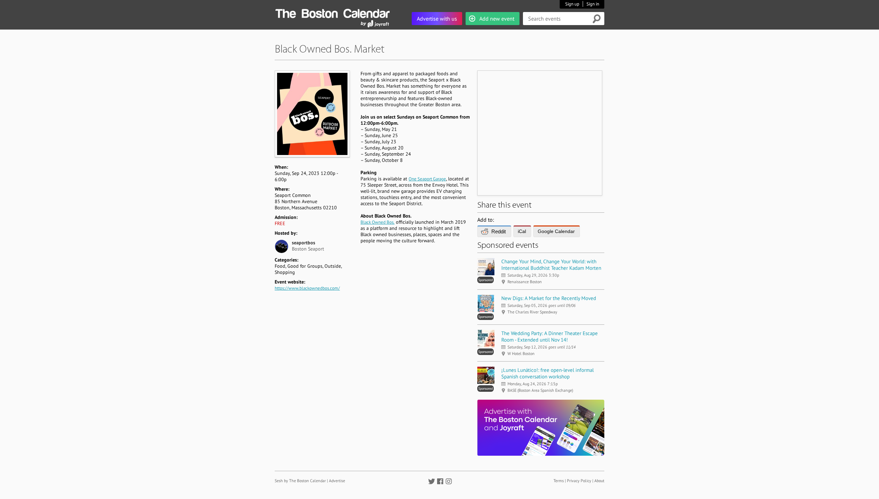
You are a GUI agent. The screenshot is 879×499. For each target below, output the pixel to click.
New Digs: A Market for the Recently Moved (548, 298)
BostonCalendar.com (332, 12)
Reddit (498, 231)
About (599, 480)
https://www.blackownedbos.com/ (307, 288)
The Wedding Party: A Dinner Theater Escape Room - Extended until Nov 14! (549, 336)
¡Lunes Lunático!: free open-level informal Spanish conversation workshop (547, 373)
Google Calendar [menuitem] (556, 231)
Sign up (572, 4)
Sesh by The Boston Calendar (300, 480)
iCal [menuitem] (522, 231)
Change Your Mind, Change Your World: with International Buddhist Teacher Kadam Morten (551, 264)
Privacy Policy (579, 480)
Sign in (592, 4)
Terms (558, 480)
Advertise (337, 480)
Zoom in (312, 114)
